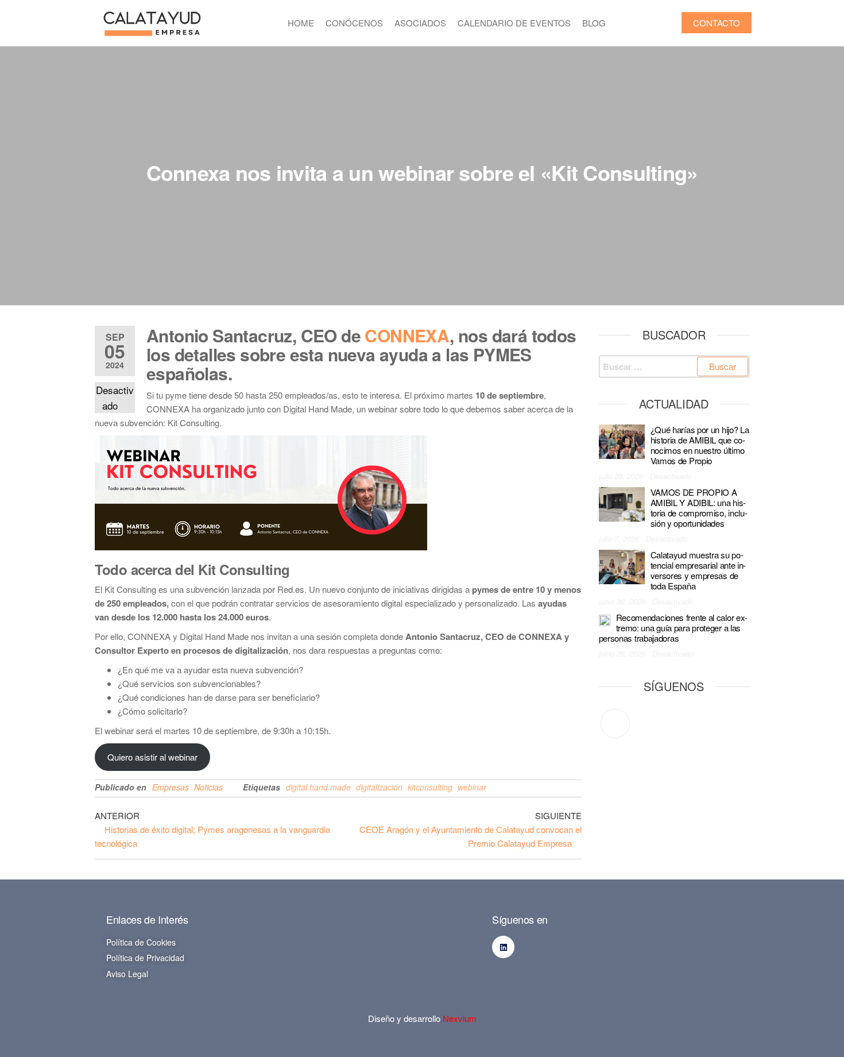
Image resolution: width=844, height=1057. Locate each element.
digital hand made (318, 787)
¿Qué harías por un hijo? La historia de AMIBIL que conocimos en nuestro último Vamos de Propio (700, 444)
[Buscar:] (674, 366)
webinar (472, 787)
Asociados (420, 23)
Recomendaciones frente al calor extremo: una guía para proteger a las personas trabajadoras (673, 627)
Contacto (716, 23)
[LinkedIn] (615, 723)
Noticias (208, 787)
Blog (594, 23)
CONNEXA (407, 335)
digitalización (379, 787)
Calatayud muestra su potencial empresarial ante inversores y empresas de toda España (698, 570)
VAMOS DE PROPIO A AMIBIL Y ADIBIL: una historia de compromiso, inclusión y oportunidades (699, 507)
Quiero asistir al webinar (152, 757)
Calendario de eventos (514, 23)
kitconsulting (430, 787)
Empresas (170, 787)
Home (301, 23)
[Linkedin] (503, 947)
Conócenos (354, 23)
